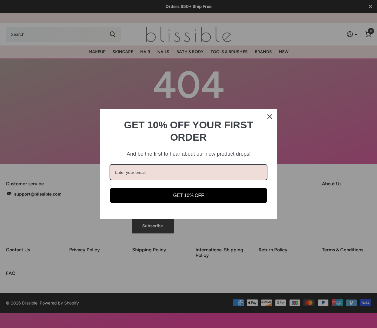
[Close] (270, 116)
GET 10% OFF (188, 195)
